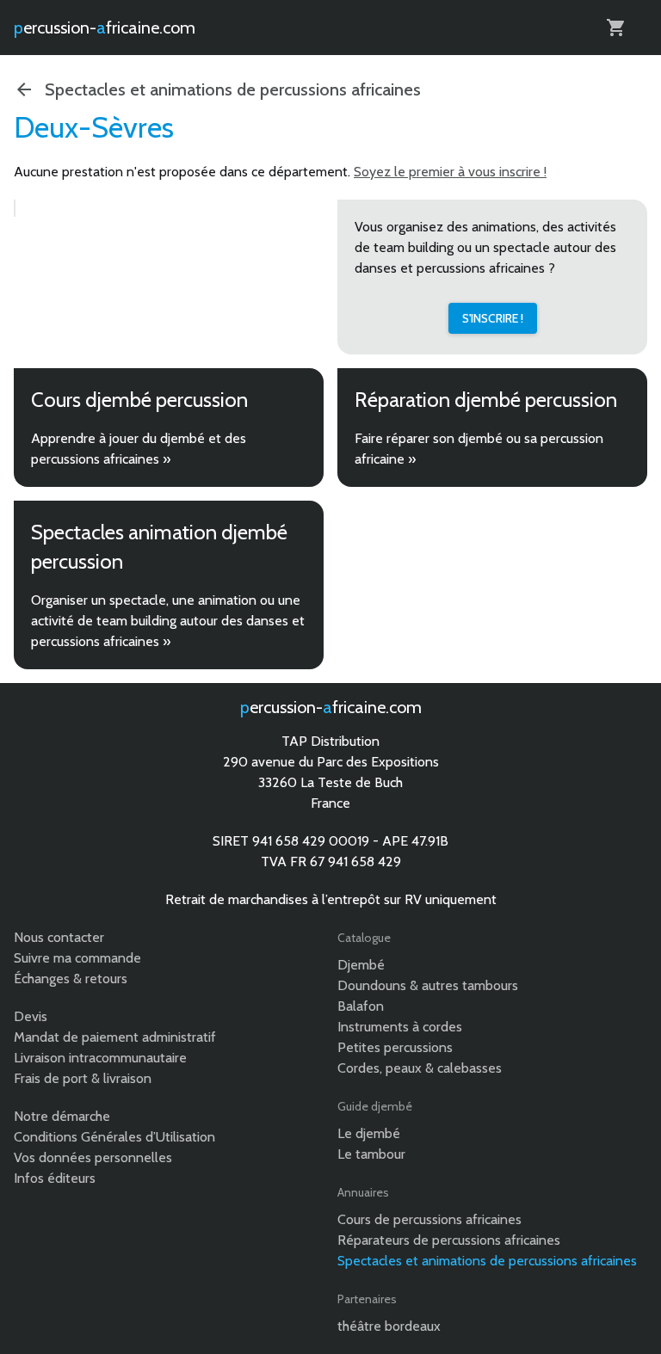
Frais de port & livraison (82, 1078)
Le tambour (371, 1154)
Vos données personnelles (93, 1157)
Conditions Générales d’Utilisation (114, 1137)
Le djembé (368, 1133)
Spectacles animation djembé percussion (159, 547)
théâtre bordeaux (389, 1326)
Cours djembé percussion (139, 399)
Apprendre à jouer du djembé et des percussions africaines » (138, 448)
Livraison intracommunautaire (100, 1057)
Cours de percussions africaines (429, 1219)
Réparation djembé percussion (486, 399)
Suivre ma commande (77, 958)
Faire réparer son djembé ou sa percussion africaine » (479, 448)
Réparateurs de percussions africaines (448, 1240)
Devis (30, 1016)
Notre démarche (62, 1116)
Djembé (361, 965)
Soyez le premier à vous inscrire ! (450, 171)
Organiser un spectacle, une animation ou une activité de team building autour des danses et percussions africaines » (168, 620)
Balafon (360, 1006)
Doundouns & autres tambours (427, 985)
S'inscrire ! (492, 318)
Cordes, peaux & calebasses (419, 1068)
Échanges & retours (70, 978)
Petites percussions (395, 1047)
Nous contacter (59, 937)
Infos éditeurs (55, 1178)
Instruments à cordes (399, 1027)
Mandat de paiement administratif (115, 1037)
